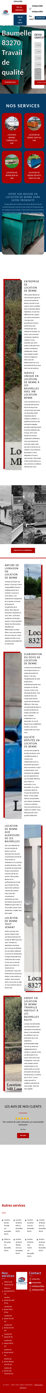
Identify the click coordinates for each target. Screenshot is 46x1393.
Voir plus (23, 1135)
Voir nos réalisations (19, 8)
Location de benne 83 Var (8, 1335)
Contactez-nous (10, 82)
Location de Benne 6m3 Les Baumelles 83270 (42, 1225)
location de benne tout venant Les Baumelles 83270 (30, 1248)
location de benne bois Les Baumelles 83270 (42, 1245)
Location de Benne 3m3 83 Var (9, 1318)
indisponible (18, 1)
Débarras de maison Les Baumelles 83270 (7, 1245)
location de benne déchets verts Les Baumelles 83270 (19, 1246)
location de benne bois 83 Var (8, 1352)
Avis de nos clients (20, 20)
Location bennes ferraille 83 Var (9, 1300)
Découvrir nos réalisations (23, 550)
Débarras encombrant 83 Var (9, 1291)
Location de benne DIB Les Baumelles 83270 (19, 1225)
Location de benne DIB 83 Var (8, 1343)
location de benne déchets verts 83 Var (9, 1361)
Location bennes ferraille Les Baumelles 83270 (7, 1227)
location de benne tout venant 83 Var (8, 1371)
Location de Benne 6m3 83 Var (9, 1328)
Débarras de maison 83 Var (8, 1283)
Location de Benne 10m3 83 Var (8, 1309)
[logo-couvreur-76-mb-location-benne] (5, 12)
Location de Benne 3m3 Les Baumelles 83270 (30, 1225)
